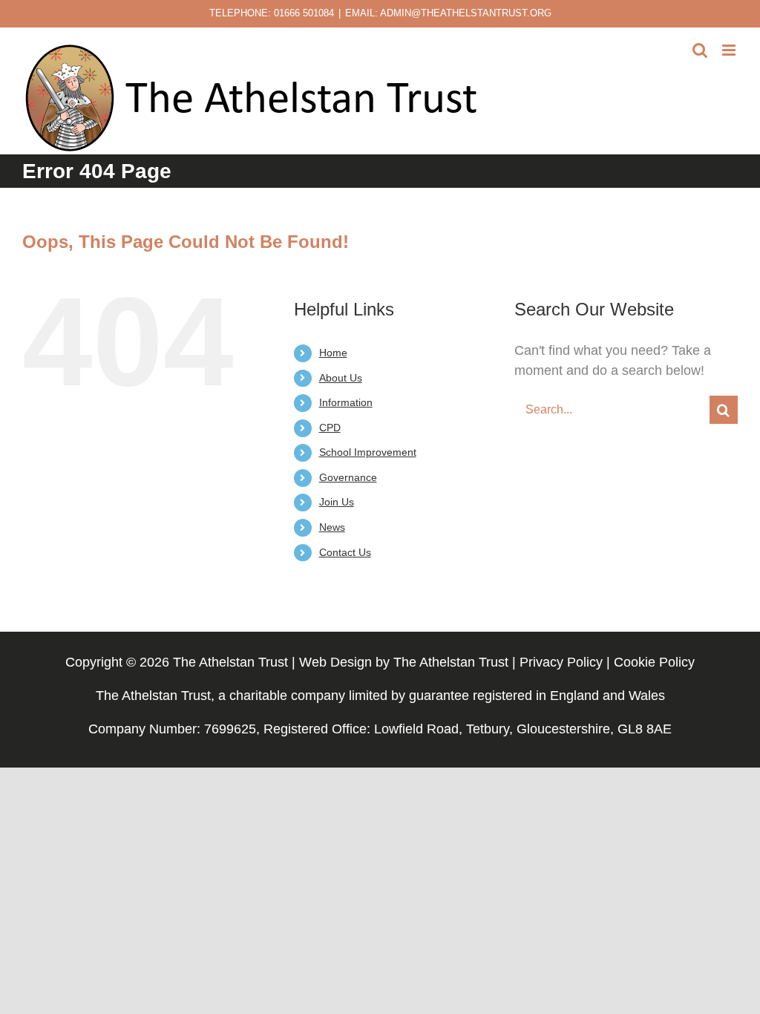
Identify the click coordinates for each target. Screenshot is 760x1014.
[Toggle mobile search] (699, 50)
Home (333, 353)
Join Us (336, 502)
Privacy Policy (561, 662)
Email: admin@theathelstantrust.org (448, 13)
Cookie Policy (654, 662)
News (332, 527)
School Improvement (367, 452)
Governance (348, 477)
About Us (340, 378)
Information (346, 402)
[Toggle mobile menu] (730, 50)
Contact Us (345, 552)
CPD (330, 428)
